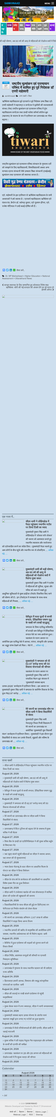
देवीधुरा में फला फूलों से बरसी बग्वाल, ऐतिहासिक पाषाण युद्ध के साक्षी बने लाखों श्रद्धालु (39, 619)
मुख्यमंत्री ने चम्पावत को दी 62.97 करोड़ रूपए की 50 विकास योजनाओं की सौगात (38, 663)
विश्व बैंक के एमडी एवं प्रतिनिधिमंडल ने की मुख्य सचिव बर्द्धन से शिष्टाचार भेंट (28, 843)
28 (35, 1086)
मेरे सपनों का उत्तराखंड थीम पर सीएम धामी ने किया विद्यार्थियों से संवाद (40, 711)
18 (13, 1084)
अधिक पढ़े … (27, 601)
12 (21, 1082)
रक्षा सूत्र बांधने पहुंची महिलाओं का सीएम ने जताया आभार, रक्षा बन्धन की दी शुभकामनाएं (27, 855)
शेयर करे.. (21, 270)
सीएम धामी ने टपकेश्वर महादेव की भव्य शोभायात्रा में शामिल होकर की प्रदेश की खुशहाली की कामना (27, 894)
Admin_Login (40, 1111)
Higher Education (32, 275)
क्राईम (52, 26)
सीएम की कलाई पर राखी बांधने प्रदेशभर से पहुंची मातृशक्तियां (23, 995)
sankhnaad (9, 95)
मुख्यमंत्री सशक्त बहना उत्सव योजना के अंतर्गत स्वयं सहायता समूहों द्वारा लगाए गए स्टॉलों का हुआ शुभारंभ (25, 1017)
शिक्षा (30, 95)
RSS (31, 1114)
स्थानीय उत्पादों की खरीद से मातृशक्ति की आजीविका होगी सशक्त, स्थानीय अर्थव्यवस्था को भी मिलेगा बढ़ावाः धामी (27, 931)
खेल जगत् (22, 26)
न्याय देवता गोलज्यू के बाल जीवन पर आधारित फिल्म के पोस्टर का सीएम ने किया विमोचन (25, 868)
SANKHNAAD (12, 3)
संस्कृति (2, 28)
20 (28, 1084)
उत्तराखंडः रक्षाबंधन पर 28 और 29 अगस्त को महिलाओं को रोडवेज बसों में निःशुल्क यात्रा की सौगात (27, 1055)
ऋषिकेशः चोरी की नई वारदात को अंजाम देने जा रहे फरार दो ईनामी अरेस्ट (30, 288)
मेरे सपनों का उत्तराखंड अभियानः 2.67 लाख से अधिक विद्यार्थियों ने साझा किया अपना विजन (25, 919)
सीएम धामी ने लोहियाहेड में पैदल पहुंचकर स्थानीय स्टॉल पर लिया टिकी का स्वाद (38, 524)
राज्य (9, 25)
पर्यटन (15, 26)
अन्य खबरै (40, 26)
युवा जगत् (46, 26)
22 (42, 1084)
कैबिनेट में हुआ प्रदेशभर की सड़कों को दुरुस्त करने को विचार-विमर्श (25, 944)
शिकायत (29, 1111)
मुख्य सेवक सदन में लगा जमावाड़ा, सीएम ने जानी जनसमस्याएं (28, 1006)
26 (21, 1086)
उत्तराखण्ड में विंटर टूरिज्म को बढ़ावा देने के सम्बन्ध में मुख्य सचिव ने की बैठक (26, 830)
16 (50, 1082)
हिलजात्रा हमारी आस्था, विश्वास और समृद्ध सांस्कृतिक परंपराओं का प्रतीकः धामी (25, 982)
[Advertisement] (28, 238)
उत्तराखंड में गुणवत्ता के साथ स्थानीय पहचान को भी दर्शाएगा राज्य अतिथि (27, 969)
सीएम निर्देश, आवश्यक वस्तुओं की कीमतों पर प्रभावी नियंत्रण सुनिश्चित (24, 957)
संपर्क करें (13, 1111)
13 (28, 1082)
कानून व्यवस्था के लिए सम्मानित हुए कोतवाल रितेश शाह (26, 284)
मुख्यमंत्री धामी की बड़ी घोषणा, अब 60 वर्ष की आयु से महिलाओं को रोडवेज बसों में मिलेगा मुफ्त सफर (39, 573)
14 (35, 1082)
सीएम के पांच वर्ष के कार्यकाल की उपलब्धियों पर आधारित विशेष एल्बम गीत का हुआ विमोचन (26, 881)
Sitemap (39, 1114)
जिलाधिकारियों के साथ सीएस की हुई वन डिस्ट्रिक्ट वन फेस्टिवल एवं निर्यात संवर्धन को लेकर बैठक (26, 906)
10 (6, 1082)
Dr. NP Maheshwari (14, 275)
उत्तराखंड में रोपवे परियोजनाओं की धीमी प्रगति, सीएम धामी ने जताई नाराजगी (28, 1029)
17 (6, 1084)
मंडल (28, 25)
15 (42, 1082)
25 (13, 1086)
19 (21, 1084)
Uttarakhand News (23, 278)
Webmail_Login (19, 1114)
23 (50, 1084)
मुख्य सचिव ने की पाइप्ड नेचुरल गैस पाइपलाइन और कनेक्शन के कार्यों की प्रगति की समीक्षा (28, 1042)
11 (13, 1082)
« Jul (4, 1095)
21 (35, 1084)
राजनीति (33, 26)
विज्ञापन (21, 1111)
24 (6, 1086)
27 (28, 1086)
